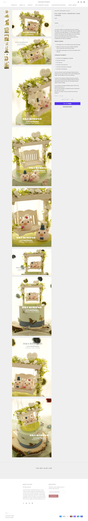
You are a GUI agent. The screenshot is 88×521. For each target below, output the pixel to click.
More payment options (67, 106)
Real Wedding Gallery (42, 5)
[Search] (81, 2)
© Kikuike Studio (9, 515)
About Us (22, 5)
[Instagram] (29, 503)
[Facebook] (23, 503)
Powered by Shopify (9, 517)
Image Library (72, 5)
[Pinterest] (32, 503)
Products (14, 5)
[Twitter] (26, 503)
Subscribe (54, 496)
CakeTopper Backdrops (59, 5)
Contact (30, 5)
